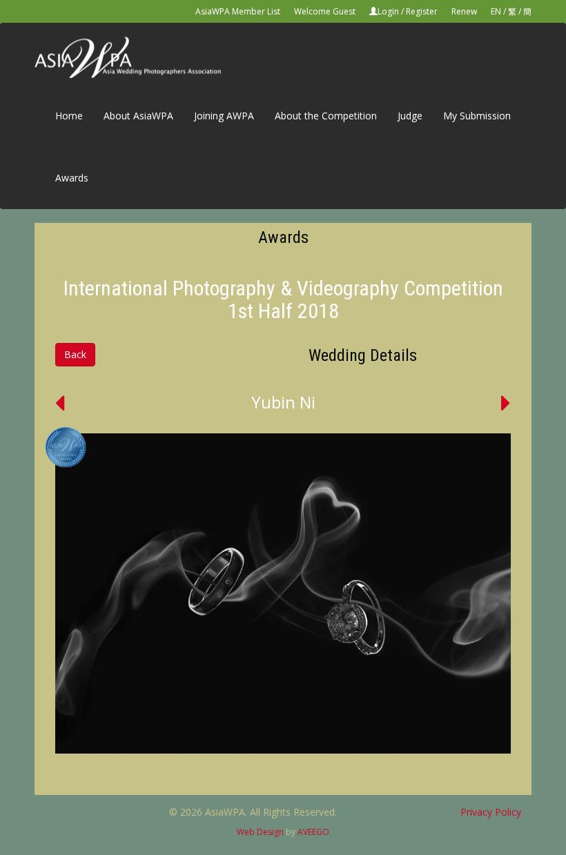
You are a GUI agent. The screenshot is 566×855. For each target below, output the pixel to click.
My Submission (477, 115)
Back (75, 354)
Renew (464, 11)
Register (422, 11)
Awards (71, 177)
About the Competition (326, 115)
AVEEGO (313, 832)
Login (388, 11)
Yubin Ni (283, 402)
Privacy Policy (490, 811)
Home (69, 115)
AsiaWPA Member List (237, 11)
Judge (410, 115)
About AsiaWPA (138, 115)
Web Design (260, 832)
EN (496, 11)
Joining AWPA (224, 115)
